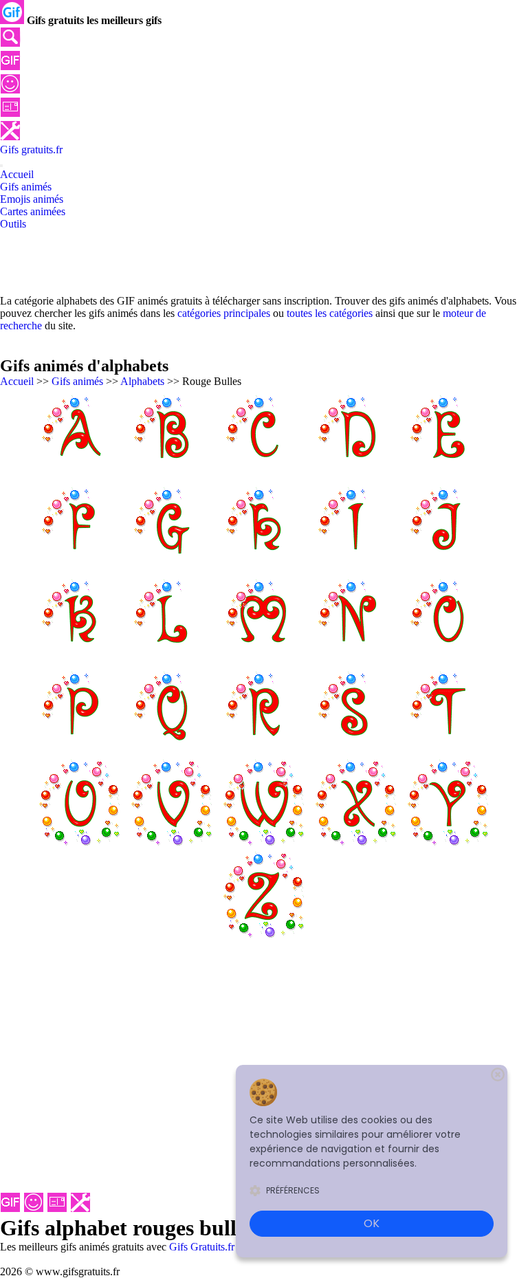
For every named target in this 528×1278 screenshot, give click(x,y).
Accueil (17, 381)
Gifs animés (77, 381)
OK (372, 1223)
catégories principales (223, 313)
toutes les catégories (330, 313)
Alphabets (142, 381)
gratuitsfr (31, 149)
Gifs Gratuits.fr (201, 1247)
